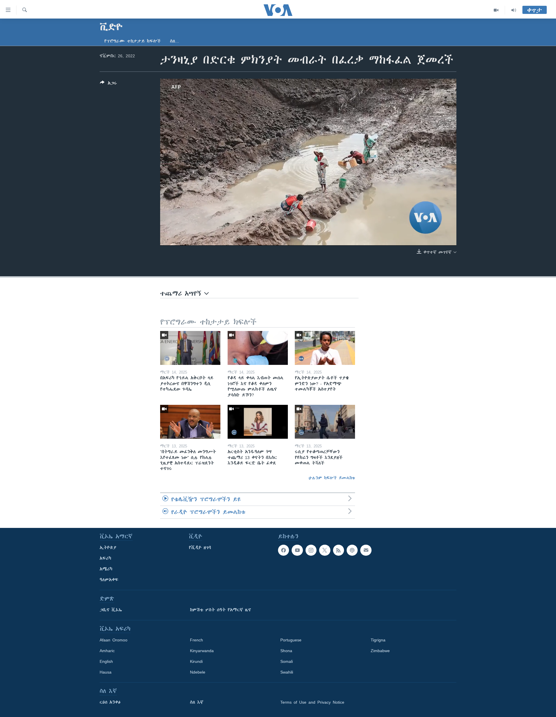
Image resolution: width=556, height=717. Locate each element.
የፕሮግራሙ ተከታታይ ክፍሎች (132, 41)
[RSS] (338, 550)
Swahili (286, 672)
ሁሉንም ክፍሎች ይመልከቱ (332, 477)
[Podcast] (352, 550)
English (106, 661)
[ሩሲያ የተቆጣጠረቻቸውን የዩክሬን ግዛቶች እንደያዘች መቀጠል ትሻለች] (325, 422)
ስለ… (174, 41)
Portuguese (290, 640)
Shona (286, 650)
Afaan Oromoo (113, 640)
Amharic (107, 650)
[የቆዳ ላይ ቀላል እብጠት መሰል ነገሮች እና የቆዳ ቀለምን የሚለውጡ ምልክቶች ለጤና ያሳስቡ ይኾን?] (258, 348)
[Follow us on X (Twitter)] (324, 550)
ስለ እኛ (196, 702)
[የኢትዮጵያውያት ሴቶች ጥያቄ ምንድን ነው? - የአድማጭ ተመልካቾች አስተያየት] (325, 348)
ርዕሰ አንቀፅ (110, 702)
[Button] (108, 84)
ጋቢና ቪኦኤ (111, 609)
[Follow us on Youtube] (297, 550)
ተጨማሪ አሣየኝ (182, 293)
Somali (286, 661)
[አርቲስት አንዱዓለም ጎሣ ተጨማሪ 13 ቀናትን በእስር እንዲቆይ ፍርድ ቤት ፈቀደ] (258, 422)
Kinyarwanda (202, 650)
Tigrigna (378, 640)
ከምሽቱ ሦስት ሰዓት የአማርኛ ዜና (220, 609)
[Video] (496, 10)
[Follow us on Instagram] (311, 550)
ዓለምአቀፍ (109, 579)
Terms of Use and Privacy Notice (312, 702)
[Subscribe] (365, 550)
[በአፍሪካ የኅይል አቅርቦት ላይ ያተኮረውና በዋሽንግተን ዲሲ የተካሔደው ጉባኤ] (190, 348)
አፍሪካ (105, 558)
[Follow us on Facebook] (283, 550)
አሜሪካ (106, 569)
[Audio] (513, 10)
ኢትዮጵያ (108, 547)
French (196, 640)
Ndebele (197, 672)
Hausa (105, 672)
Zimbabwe (380, 650)
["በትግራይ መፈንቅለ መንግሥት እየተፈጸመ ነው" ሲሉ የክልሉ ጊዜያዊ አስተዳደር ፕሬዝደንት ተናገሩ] (190, 422)
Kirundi (196, 661)
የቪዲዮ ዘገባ (200, 547)
